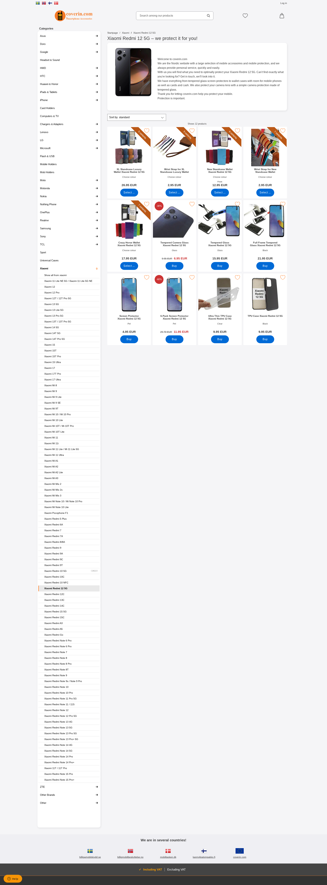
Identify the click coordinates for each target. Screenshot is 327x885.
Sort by (119, 117)
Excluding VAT (176, 869)
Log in (283, 3)
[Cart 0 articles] (283, 16)
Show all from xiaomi (55, 275)
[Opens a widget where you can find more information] (12, 879)
